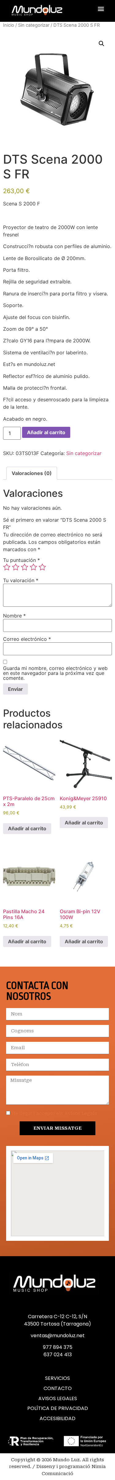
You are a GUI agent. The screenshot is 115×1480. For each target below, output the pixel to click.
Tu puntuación (21, 560)
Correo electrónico (27, 639)
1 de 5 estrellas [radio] (6, 567)
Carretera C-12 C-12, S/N (57, 1316)
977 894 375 (57, 1347)
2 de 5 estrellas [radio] (15, 567)
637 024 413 (58, 1354)
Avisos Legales (57, 1398)
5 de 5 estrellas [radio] (42, 567)
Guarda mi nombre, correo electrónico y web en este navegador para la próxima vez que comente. (55, 673)
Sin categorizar (33, 25)
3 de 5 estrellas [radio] (24, 567)
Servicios (57, 1378)
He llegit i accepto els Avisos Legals (54, 1113)
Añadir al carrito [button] (27, 828)
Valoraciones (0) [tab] (32, 473)
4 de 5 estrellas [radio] (33, 567)
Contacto (58, 1388)
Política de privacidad (57, 1408)
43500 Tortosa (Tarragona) (57, 1323)
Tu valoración (20, 580)
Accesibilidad (57, 1418)
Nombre (14, 615)
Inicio (8, 25)
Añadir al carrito (46, 432)
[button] (101, 8)
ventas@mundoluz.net (58, 1335)
